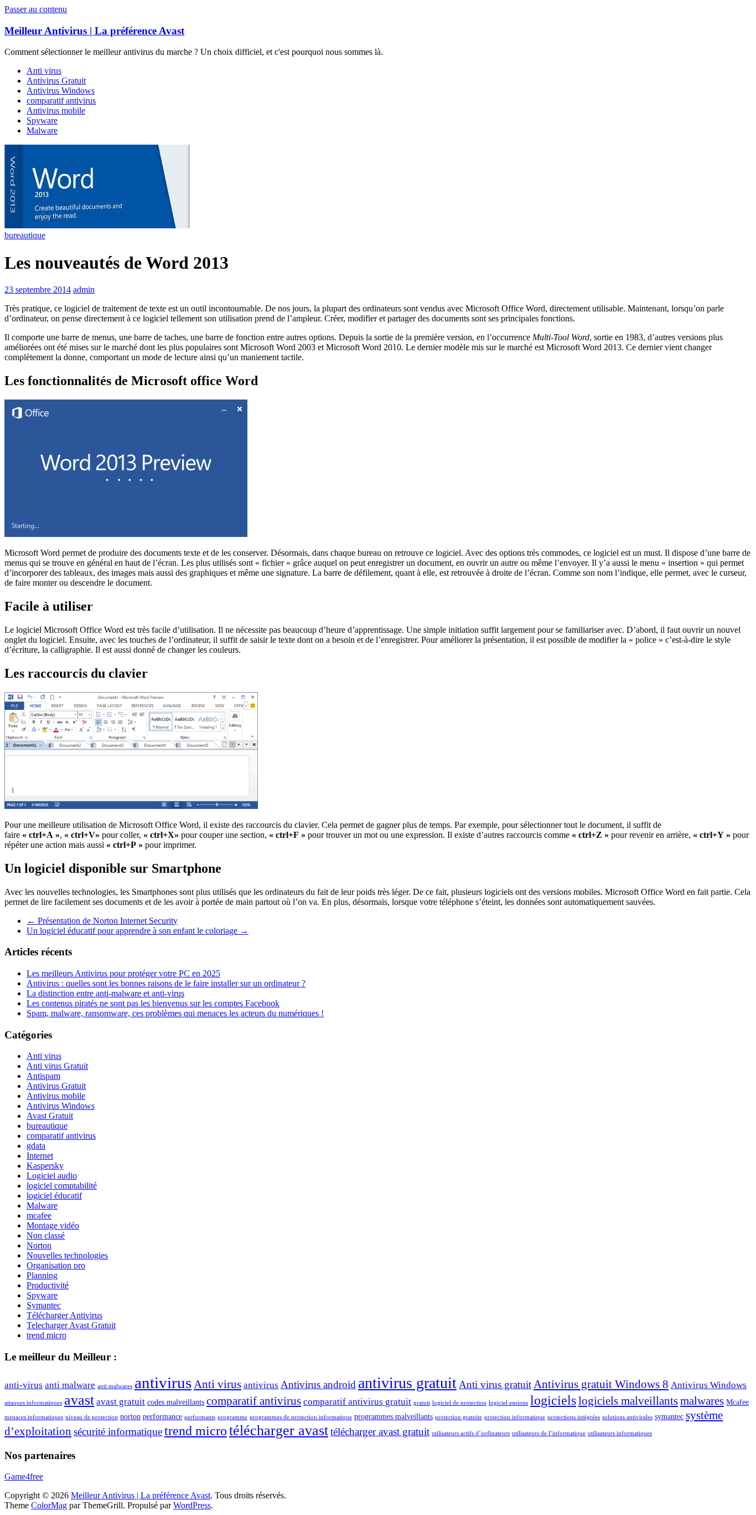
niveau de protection (91, 1417)
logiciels (553, 1400)
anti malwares (114, 1386)
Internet (40, 1155)
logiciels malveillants (628, 1400)
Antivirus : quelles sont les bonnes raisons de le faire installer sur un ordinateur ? (166, 983)
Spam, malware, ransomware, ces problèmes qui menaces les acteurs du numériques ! (175, 1013)
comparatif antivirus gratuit (357, 1401)
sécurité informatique (118, 1431)
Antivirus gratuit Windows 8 (601, 1384)
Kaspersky (45, 1165)
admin (84, 289)
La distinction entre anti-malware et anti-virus (105, 993)
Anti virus (44, 70)
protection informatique (514, 1417)
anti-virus (23, 1385)
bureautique (24, 235)
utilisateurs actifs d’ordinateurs (471, 1433)
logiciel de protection (459, 1403)
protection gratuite (458, 1417)
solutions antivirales (627, 1417)
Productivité (48, 1285)
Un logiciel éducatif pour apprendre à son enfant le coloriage (137, 930)
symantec (669, 1416)
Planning (42, 1275)
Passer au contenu (35, 9)
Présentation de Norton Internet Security (102, 920)
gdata (36, 1145)
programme (232, 1417)
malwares (702, 1400)
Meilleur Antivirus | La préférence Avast (94, 31)
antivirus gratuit (407, 1382)
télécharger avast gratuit (379, 1431)
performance (162, 1416)
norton (130, 1416)
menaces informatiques (33, 1417)
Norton (39, 1245)
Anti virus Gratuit (57, 1066)
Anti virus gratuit (495, 1384)
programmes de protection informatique (301, 1417)
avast (79, 1400)
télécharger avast (278, 1430)
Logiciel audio (52, 1175)
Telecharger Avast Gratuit (71, 1325)
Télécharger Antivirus (64, 1315)
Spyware (42, 120)
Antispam (43, 1076)
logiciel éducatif (54, 1195)
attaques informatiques (33, 1403)
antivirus (162, 1382)
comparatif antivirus (61, 100)
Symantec (44, 1305)
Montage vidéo (53, 1225)
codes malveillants (175, 1402)
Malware (42, 130)
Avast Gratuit (50, 1115)
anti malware (70, 1385)
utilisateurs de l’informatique (549, 1433)
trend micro (46, 1335)
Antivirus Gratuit (56, 80)
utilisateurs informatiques (620, 1433)
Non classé (46, 1235)
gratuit (421, 1403)
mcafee (39, 1215)
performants (199, 1417)
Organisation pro (56, 1265)
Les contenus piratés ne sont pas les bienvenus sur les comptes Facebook (153, 1003)
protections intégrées (573, 1417)
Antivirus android (318, 1384)
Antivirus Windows (61, 90)
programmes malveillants (393, 1416)
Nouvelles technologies (67, 1255)
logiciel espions (508, 1403)
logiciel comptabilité (62, 1185)
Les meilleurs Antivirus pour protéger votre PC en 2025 (123, 973)
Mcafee (737, 1402)
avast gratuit (120, 1401)
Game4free (23, 1476)
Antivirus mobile (56, 110)
